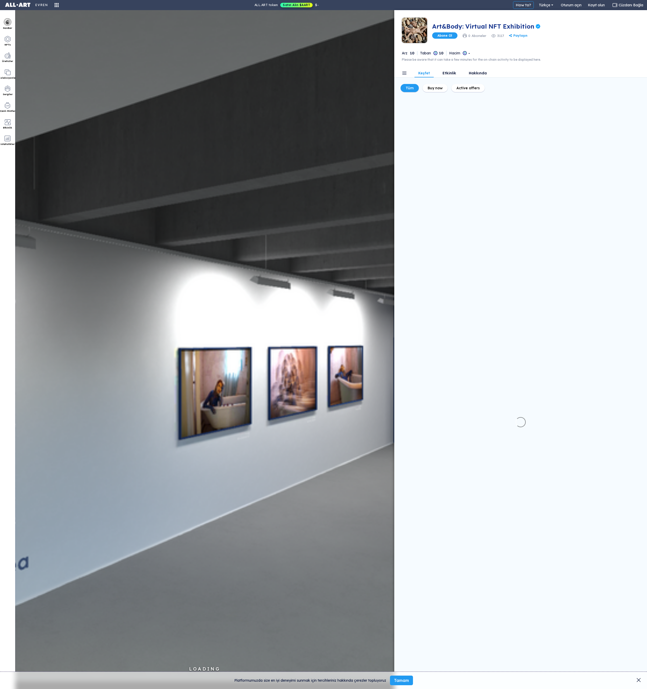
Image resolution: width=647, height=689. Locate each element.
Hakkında (478, 73)
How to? (523, 5)
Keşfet (424, 73)
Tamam (401, 680)
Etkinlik (449, 73)
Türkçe (544, 5)
